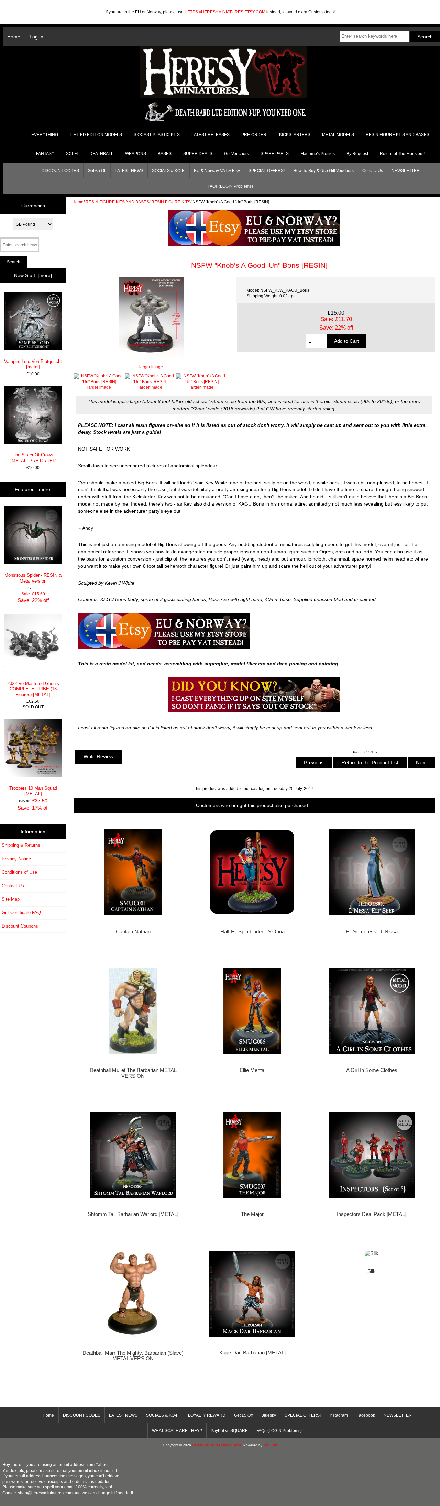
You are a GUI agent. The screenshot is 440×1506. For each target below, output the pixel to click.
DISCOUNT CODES (60, 170)
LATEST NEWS (129, 170)
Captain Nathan (133, 931)
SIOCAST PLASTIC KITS (157, 134)
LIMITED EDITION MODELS (96, 134)
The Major (252, 1214)
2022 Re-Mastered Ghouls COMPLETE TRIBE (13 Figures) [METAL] (33, 689)
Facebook (365, 1415)
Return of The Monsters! (402, 153)
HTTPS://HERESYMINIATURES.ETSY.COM (225, 12)
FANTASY (45, 153)
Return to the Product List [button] (370, 762)
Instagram (338, 1415)
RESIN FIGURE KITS (170, 202)
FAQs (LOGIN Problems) (230, 186)
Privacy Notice (16, 858)
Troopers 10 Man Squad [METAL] (33, 791)
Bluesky (268, 1415)
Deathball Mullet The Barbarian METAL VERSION (133, 1072)
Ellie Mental (252, 1070)
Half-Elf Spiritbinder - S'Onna (252, 931)
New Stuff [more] (33, 275)
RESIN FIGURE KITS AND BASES (117, 202)
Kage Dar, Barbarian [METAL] (252, 1352)
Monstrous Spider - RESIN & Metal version (33, 578)
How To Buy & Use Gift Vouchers (323, 170)
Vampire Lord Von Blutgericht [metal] (33, 364)
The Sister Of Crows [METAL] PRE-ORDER (33, 457)
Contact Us (372, 170)
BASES (165, 153)
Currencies (33, 205)
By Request (357, 153)
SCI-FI (72, 153)
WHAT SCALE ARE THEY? (177, 1430)
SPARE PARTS (275, 153)
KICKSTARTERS (294, 134)
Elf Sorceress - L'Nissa (372, 931)
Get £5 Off (97, 170)
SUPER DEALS (197, 153)
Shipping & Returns (21, 845)
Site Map (11, 899)
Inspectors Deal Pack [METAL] (371, 1214)
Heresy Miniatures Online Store (216, 1445)
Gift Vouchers (236, 153)
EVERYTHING (44, 134)
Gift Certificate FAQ (21, 912)
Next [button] (421, 762)
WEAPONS (135, 153)
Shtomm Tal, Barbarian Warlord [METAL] (133, 1214)
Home (13, 37)
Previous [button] (313, 762)
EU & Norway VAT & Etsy (217, 170)
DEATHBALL (101, 153)
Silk (371, 1271)
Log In (36, 37)
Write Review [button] (98, 757)
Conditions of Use (19, 872)
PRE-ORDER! (254, 134)
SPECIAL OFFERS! (267, 170)
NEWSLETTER (406, 170)
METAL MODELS (338, 134)
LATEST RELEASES (210, 134)
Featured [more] (33, 489)
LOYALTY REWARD (207, 1415)
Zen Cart (270, 1445)
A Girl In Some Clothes (371, 1070)
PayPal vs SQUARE (229, 1430)
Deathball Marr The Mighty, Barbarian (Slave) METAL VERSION (133, 1355)
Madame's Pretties (317, 153)
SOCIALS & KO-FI (168, 170)
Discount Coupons (20, 926)
